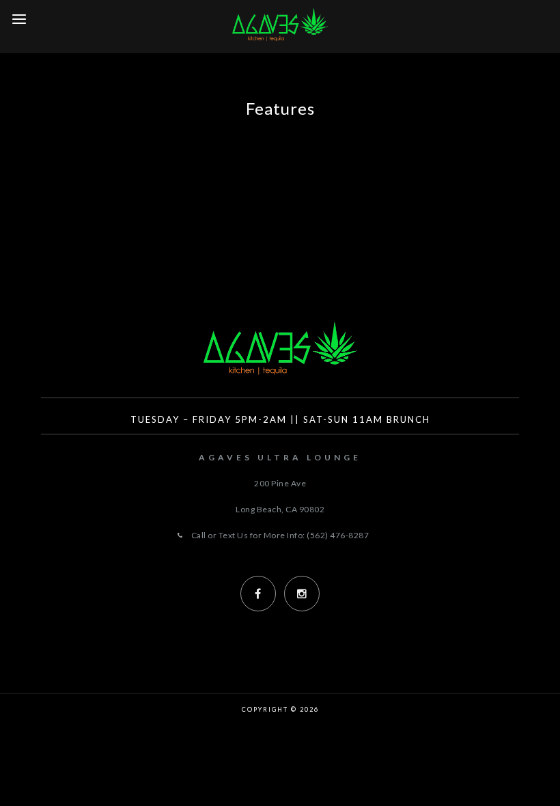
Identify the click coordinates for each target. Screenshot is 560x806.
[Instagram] (302, 593)
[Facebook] (258, 593)
